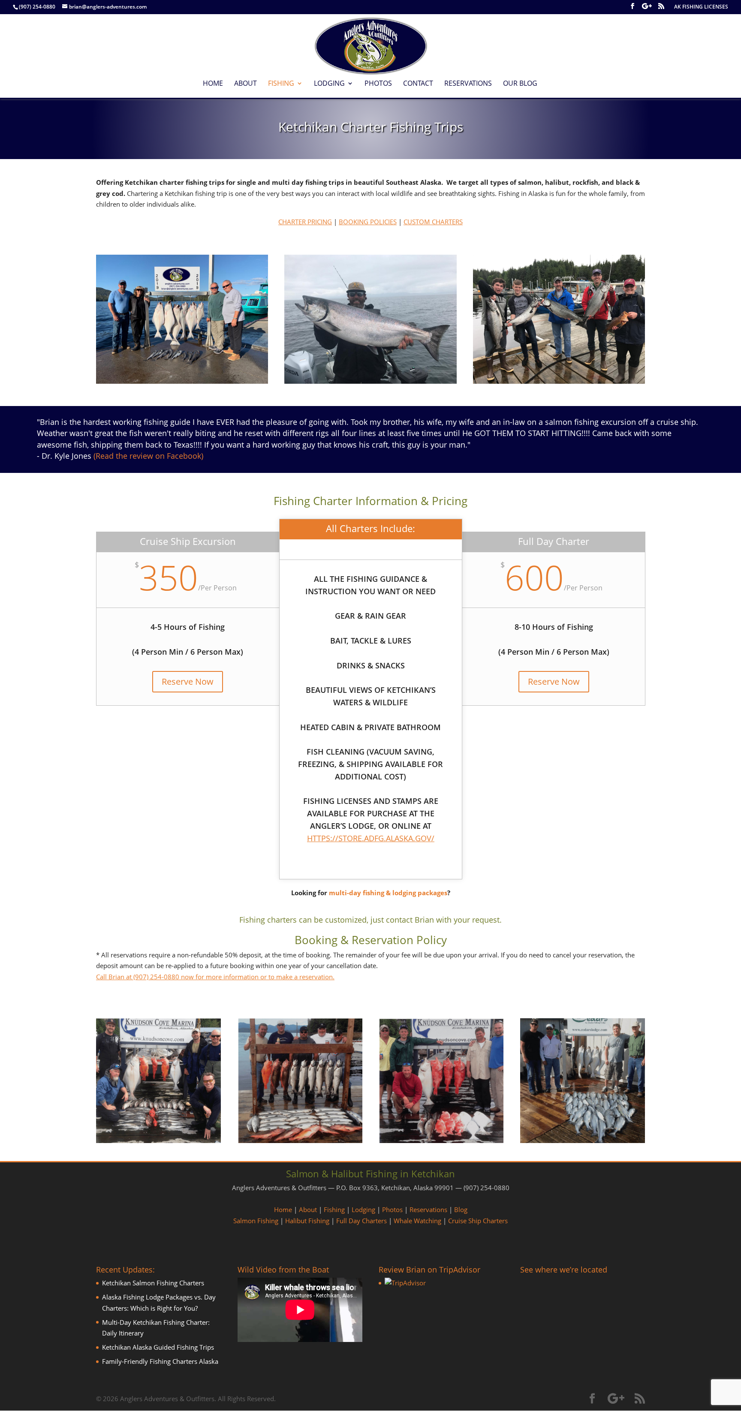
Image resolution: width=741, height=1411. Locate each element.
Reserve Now (188, 681)
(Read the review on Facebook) (148, 456)
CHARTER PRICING (305, 221)
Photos (378, 84)
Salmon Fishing (255, 1220)
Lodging (329, 84)
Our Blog (520, 84)
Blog (460, 1209)
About (245, 84)
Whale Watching (417, 1220)
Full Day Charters (361, 1220)
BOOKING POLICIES (368, 221)
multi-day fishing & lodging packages (388, 892)
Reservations (468, 84)
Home (213, 84)
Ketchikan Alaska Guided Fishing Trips (158, 1347)
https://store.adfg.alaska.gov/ (370, 838)
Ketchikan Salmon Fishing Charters (153, 1283)
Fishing (281, 84)
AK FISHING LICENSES (701, 7)
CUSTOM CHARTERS (433, 221)
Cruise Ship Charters (478, 1220)
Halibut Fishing (307, 1220)
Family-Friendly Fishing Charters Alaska (160, 1361)
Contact (418, 84)
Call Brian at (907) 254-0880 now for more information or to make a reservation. (215, 976)
